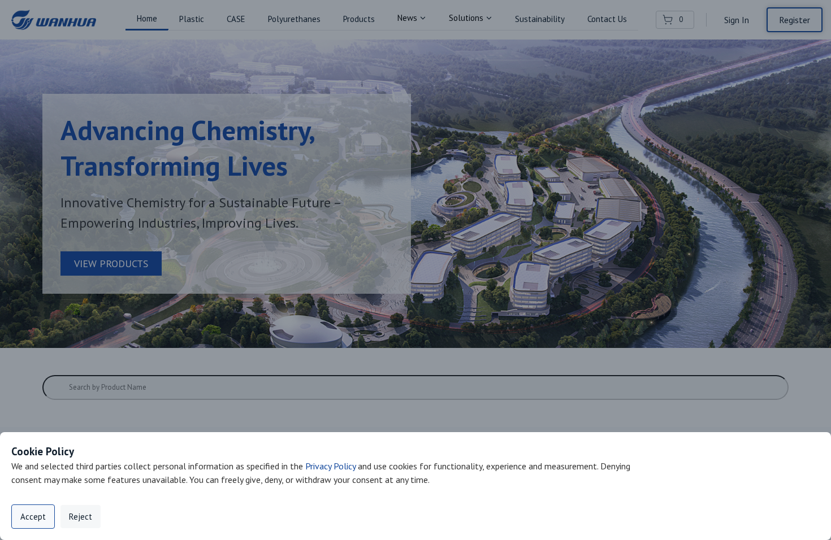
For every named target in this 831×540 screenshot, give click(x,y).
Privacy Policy (330, 466)
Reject (80, 516)
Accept (33, 516)
